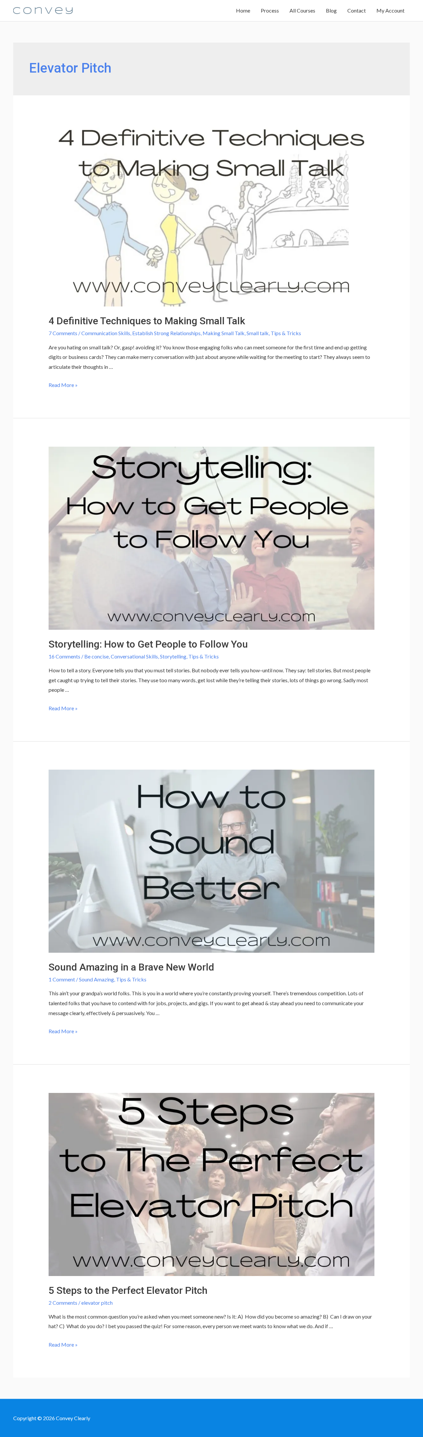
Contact (356, 10)
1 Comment (62, 979)
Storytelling (173, 656)
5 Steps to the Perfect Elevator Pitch (128, 1290)
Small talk (258, 333)
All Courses (302, 10)
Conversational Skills (134, 656)
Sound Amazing (96, 979)
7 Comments (63, 333)
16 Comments (64, 656)
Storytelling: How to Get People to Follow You (148, 644)
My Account (390, 10)
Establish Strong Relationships (166, 333)
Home (243, 10)
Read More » (63, 385)
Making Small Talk (224, 333)
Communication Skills (105, 333)
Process (270, 10)
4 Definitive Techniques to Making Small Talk (147, 321)
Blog (331, 10)
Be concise (96, 656)
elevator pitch (97, 1302)
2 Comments (63, 1302)
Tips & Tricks (286, 333)
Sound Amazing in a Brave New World (131, 967)
